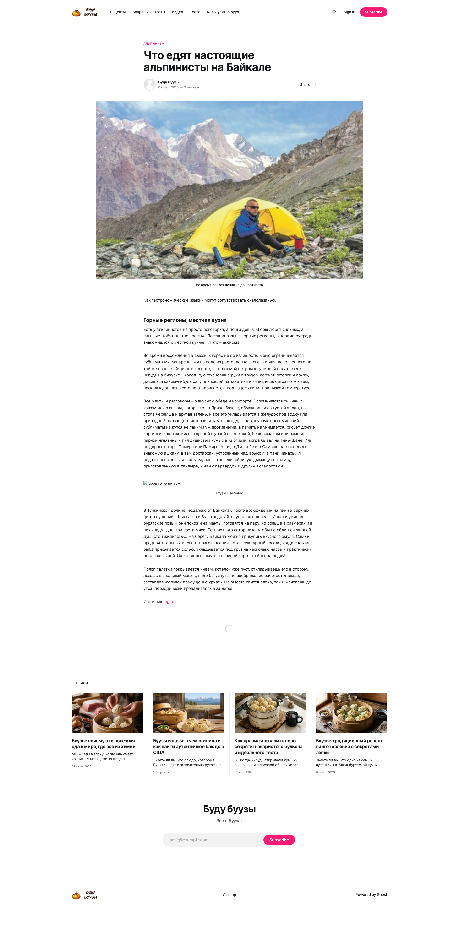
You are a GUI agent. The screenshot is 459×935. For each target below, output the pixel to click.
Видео (177, 12)
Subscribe (373, 12)
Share (305, 84)
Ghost (382, 894)
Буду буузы (169, 82)
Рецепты (118, 12)
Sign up (229, 894)
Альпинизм (153, 43)
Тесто (195, 12)
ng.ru (169, 601)
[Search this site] (334, 12)
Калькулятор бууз (223, 12)
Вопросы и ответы (148, 12)
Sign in (349, 12)
